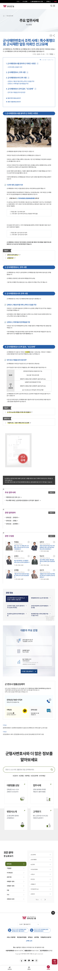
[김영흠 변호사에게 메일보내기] (29, 570)
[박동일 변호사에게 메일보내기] (29, 542)
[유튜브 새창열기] (32, 960)
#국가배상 (42, 776)
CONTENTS (47, 60)
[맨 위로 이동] (53, 913)
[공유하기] (53, 35)
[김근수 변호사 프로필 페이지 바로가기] (42, 574)
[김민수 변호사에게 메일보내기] (54, 542)
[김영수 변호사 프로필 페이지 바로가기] (17, 560)
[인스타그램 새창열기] (36, 960)
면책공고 (30, 937)
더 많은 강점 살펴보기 (27, 671)
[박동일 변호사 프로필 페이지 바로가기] (17, 546)
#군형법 (21, 776)
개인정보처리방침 (21, 937)
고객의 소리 (29, 941)
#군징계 (15, 776)
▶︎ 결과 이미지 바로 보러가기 (13, 98)
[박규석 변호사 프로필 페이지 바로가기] (42, 560)
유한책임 (36, 937)
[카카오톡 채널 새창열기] (29, 960)
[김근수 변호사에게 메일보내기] (54, 570)
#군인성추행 (34, 776)
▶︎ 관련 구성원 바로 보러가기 (13, 102)
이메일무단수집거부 (45, 937)
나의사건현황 (24, 1)
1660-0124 (37, 1)
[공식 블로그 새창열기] (25, 960)
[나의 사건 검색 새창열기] (21, 960)
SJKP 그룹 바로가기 (25, 924)
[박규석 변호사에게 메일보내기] (54, 556)
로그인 (18, 1)
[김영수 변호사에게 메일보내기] (29, 556)
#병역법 (27, 776)
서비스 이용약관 (11, 937)
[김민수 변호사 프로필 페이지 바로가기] (42, 546)
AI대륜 (55, 1)
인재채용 (47, 1)
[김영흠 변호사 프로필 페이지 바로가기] (17, 574)
